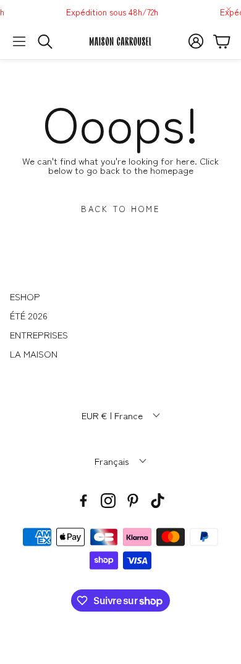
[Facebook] (83, 500)
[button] (19, 41)
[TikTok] (157, 500)
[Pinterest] (132, 500)
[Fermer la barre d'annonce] (228, 9)
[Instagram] (108, 500)
